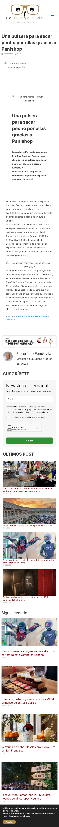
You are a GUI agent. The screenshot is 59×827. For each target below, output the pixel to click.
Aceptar (9, 822)
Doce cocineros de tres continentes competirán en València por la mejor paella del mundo (27, 489)
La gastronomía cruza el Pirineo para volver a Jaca (27, 525)
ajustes (26, 816)
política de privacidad (35, 417)
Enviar (29, 440)
